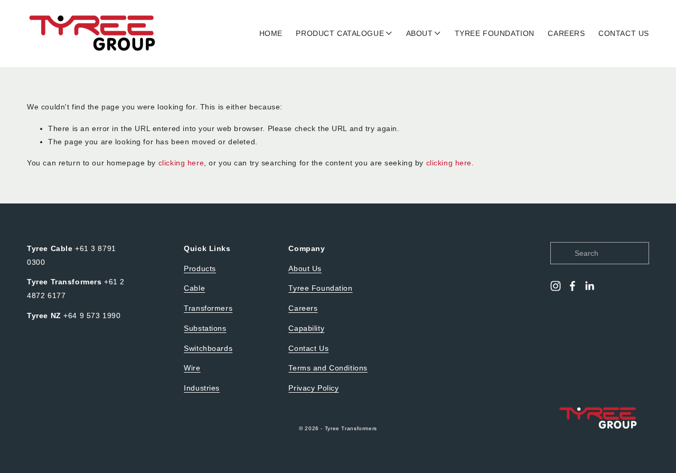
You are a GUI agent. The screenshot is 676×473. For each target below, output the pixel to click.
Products (200, 268)
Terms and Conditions (327, 368)
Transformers (208, 308)
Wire (192, 368)
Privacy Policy (313, 388)
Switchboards (208, 348)
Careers (302, 308)
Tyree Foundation (320, 288)
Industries (202, 388)
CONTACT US (623, 33)
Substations (205, 328)
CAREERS (566, 33)
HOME (271, 33)
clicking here (181, 163)
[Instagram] (555, 286)
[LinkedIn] (589, 286)
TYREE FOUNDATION (494, 33)
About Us (305, 268)
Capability (306, 328)
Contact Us (308, 348)
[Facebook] (572, 286)
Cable (194, 288)
